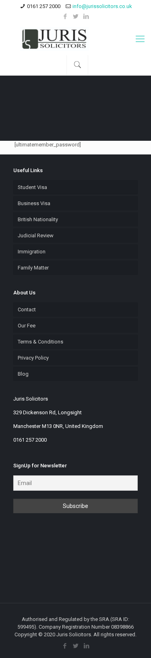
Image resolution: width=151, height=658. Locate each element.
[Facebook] (65, 16)
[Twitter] (75, 16)
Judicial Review (36, 235)
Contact (27, 309)
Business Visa (34, 203)
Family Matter (33, 268)
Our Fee (26, 326)
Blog (23, 374)
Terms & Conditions (40, 342)
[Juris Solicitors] (75, 39)
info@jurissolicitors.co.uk (102, 6)
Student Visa (32, 187)
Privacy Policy (33, 358)
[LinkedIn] (86, 16)
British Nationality (38, 219)
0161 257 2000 (43, 6)
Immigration (32, 252)
